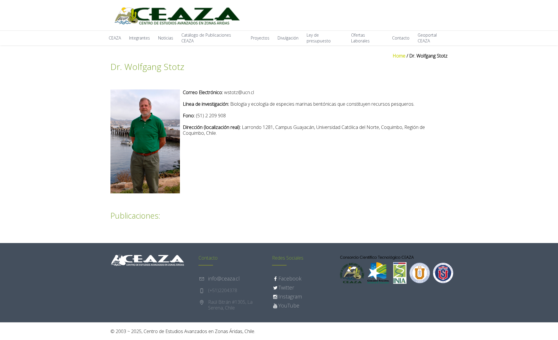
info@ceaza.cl (224, 278)
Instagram (290, 296)
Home (399, 56)
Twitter (286, 287)
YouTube (288, 305)
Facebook (289, 278)
